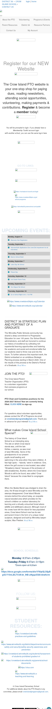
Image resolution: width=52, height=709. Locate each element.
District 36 (25, 25)
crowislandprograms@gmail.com (22, 418)
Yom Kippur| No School (18, 287)
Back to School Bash (17, 257)
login (28, 1)
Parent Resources (9, 25)
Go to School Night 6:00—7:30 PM (21, 295)
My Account (33, 30)
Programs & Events (42, 19)
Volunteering (24, 19)
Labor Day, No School (17, 264)
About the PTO (8, 19)
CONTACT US (8, 7)
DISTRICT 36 (7, 1)
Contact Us (11, 30)
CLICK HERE (16, 404)
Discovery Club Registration (19, 240)
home (34, 1)
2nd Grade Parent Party (18, 279)
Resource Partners (42, 25)
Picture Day (14, 272)
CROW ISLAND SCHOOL (11, 2)
